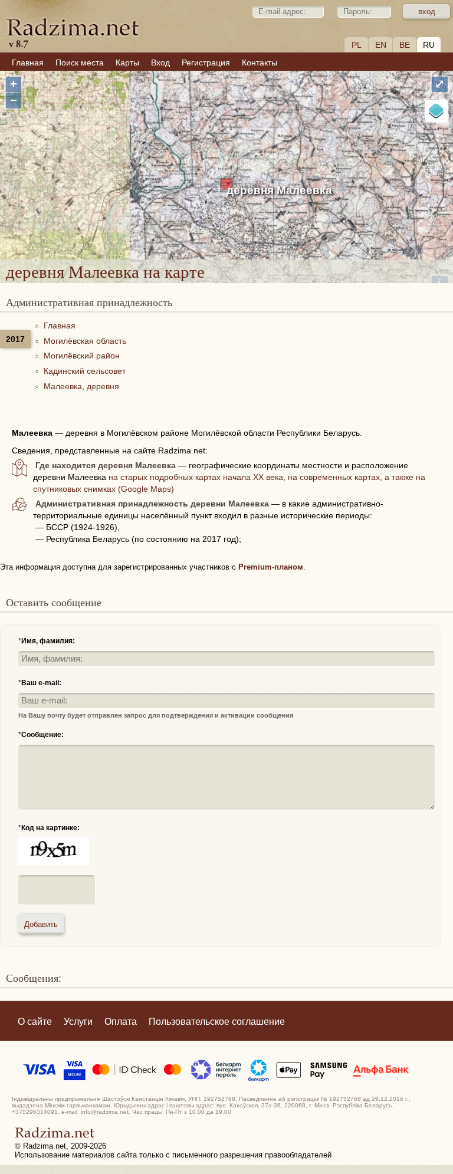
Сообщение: (42, 735)
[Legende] (436, 111)
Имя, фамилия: (48, 641)
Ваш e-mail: (41, 683)
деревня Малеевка (279, 190)
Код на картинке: (50, 828)
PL (357, 45)
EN (380, 45)
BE (404, 45)
